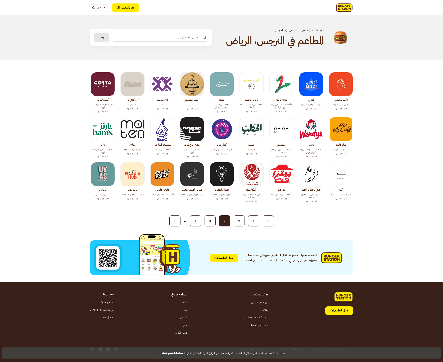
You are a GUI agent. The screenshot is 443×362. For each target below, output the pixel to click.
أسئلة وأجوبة (107, 302)
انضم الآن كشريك (259, 325)
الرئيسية (320, 30)
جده (185, 310)
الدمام (184, 302)
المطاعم (306, 30)
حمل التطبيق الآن (125, 7)
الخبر (185, 325)
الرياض (293, 30)
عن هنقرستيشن (259, 302)
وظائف (264, 310)
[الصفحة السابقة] (268, 220)
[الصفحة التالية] (174, 220)
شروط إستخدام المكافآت (102, 310)
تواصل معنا (108, 317)
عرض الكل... (181, 332)
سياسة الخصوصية (172, 353)
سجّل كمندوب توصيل (256, 317)
